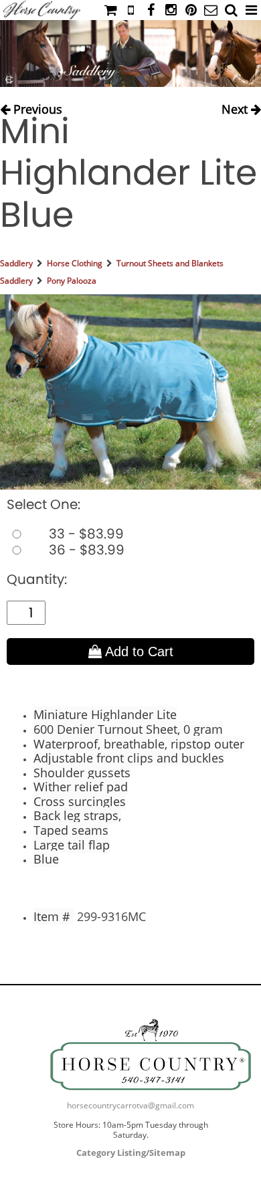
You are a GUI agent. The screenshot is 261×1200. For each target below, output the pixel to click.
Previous (36, 106)
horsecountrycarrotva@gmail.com (130, 1105)
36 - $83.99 (85, 549)
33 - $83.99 (85, 533)
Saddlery (16, 263)
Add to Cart (137, 651)
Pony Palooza (71, 280)
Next (236, 106)
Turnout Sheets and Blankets (170, 263)
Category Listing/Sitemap (130, 1152)
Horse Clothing (74, 263)
